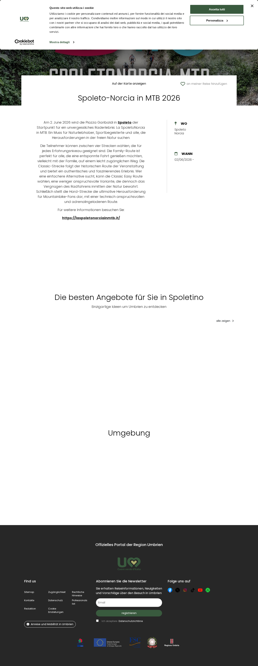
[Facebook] (170, 590)
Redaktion (30, 608)
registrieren (129, 613)
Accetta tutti (217, 9)
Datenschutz (55, 600)
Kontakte (29, 600)
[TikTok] (192, 590)
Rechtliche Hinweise (78, 593)
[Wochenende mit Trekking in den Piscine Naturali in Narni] (101, 374)
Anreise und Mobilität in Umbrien (52, 624)
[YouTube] (200, 590)
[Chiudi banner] (252, 6)
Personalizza (214, 20)
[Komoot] (207, 590)
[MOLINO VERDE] (182, 374)
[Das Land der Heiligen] (227, 374)
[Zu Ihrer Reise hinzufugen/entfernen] (47, 333)
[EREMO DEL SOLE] (37, 374)
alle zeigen (223, 321)
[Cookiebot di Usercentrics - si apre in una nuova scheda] (24, 42)
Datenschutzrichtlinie (131, 621)
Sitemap (29, 592)
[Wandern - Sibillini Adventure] (139, 374)
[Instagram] (185, 590)
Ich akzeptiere (122, 621)
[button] (55, 610)
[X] (177, 590)
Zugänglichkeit (57, 592)
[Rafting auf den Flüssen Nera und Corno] (66, 374)
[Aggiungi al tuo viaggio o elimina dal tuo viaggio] (55, 458)
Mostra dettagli (59, 42)
